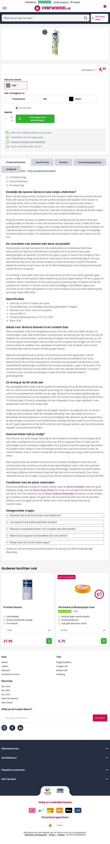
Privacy (52, 834)
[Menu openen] (3, 8)
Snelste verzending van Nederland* (28, 141)
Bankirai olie (61, 670)
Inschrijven (100, 717)
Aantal (8, 112)
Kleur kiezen (7, 702)
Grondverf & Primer (10, 674)
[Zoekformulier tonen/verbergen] (85, 18)
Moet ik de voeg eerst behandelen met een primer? (39, 535)
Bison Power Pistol (43, 490)
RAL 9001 (5, 690)
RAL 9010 (5, 686)
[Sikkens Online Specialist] (61, 790)
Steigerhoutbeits (63, 662)
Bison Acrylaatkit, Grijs (79, 486)
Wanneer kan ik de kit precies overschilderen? (35, 515)
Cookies (61, 834)
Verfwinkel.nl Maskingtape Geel (76, 607)
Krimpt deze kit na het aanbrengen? (30, 542)
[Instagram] (4, 728)
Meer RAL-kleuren (9, 698)
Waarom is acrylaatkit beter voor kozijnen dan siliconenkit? (43, 528)
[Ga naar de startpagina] (52, 8)
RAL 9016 (5, 694)
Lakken (4, 666)
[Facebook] (12, 728)
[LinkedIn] (20, 728)
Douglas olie (62, 666)
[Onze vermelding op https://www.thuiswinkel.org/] (49, 791)
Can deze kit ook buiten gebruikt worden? (33, 522)
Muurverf (5, 670)
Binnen (4, 662)
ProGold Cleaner (12, 607)
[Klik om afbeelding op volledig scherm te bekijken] (55, 44)
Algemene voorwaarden (36, 834)
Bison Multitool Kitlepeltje (59, 493)
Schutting (60, 674)
